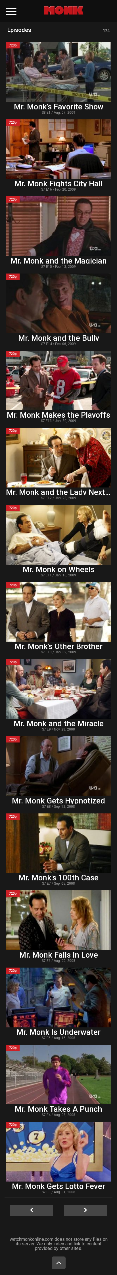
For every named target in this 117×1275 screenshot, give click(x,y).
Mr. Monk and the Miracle (59, 723)
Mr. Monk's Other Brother (59, 646)
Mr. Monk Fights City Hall (58, 183)
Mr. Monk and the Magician (59, 261)
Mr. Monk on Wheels (59, 569)
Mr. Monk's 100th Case (58, 877)
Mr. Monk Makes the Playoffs (58, 415)
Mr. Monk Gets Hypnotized (58, 800)
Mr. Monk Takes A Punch (58, 1109)
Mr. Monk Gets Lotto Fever (58, 1186)
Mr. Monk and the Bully (58, 338)
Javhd (55, 11)
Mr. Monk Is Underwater (58, 1032)
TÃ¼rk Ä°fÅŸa (74, 7)
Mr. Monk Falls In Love (58, 955)
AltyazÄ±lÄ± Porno (37, 7)
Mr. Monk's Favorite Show (58, 106)
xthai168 (75, 11)
